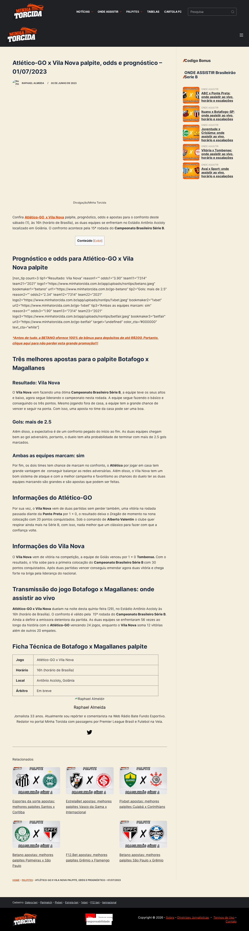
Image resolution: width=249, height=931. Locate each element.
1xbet (84, 902)
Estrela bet (71, 902)
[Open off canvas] (241, 35)
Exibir (97, 241)
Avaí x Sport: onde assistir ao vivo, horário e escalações (217, 172)
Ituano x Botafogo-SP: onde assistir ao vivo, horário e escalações (218, 115)
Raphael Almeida (90, 707)
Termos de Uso (223, 917)
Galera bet (31, 902)
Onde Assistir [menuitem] (108, 11)
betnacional (109, 902)
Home (15, 880)
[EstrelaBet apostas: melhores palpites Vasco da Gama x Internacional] (90, 780)
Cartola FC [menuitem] (173, 11)
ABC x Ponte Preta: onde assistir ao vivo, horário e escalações (217, 96)
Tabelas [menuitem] (153, 11)
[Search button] (233, 12)
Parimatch (46, 902)
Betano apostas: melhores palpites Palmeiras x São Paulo (32, 860)
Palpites (27, 880)
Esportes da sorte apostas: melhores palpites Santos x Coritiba (33, 806)
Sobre (170, 917)
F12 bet (95, 902)
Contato (231, 921)
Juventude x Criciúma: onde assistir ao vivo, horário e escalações (217, 134)
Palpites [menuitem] (132, 11)
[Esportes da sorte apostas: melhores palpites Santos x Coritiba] (36, 780)
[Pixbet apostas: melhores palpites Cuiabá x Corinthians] (143, 780)
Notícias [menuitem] (83, 11)
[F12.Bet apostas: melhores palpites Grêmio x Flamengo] (90, 834)
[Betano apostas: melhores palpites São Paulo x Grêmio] (143, 834)
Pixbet (58, 902)
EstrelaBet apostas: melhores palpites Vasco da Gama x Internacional (89, 806)
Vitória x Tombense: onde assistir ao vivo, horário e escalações (217, 154)
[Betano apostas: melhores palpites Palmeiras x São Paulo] (36, 834)
